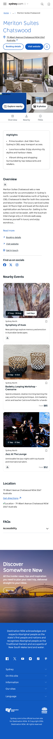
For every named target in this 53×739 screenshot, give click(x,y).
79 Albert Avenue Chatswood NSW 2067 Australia (26, 39)
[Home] (16, 4)
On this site (12, 676)
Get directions (10, 498)
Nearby (26, 120)
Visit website (34, 47)
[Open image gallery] (26, 72)
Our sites (10, 689)
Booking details (13, 47)
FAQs (40, 120)
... (13, 13)
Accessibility (10, 528)
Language (11, 696)
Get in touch (12, 250)
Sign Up (10, 590)
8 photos (41, 106)
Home (6, 13)
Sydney (10, 669)
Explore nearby (15, 106)
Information (12, 682)
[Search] (42, 5)
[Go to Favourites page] (48, 4)
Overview (12, 120)
